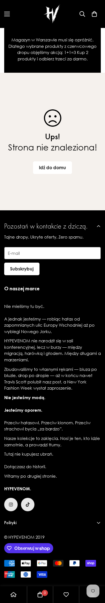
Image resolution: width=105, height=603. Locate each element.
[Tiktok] (27, 504)
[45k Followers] (11, 504)
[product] (13, 594)
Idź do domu (52, 167)
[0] (94, 14)
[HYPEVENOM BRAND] (52, 14)
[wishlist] (66, 594)
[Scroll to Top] (95, 573)
